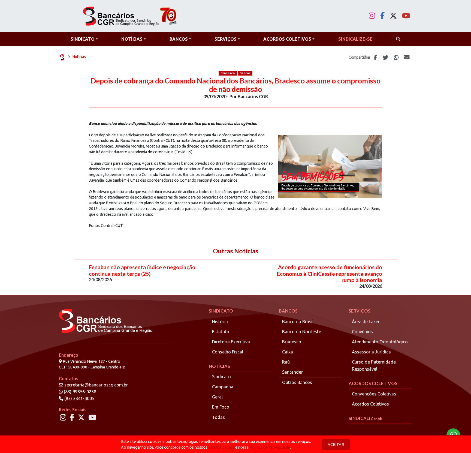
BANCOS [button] (179, 39)
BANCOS (288, 310)
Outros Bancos (297, 382)
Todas (218, 417)
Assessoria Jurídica (371, 351)
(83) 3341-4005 (78, 398)
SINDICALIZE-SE (365, 418)
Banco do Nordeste (301, 331)
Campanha (222, 386)
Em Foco (220, 406)
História (220, 321)
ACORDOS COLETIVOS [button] (287, 39)
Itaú (286, 361)
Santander (292, 372)
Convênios (362, 331)
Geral (217, 396)
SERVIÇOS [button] (226, 39)
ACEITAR (336, 444)
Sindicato (221, 376)
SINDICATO (221, 310)
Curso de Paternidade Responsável (374, 365)
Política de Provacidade (269, 447)
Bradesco (228, 73)
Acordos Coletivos (370, 403)
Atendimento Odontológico (380, 341)
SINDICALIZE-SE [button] (355, 39)
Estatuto (220, 331)
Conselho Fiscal (227, 351)
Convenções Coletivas (374, 393)
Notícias (79, 57)
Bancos (245, 73)
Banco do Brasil (297, 321)
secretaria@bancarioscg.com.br (96, 384)
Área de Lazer (366, 321)
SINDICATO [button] (83, 39)
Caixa (287, 351)
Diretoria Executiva (231, 341)
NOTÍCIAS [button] (132, 39)
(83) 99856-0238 (79, 391)
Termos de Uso (221, 447)
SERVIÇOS (359, 310)
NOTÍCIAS (219, 366)
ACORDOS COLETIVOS (373, 383)
